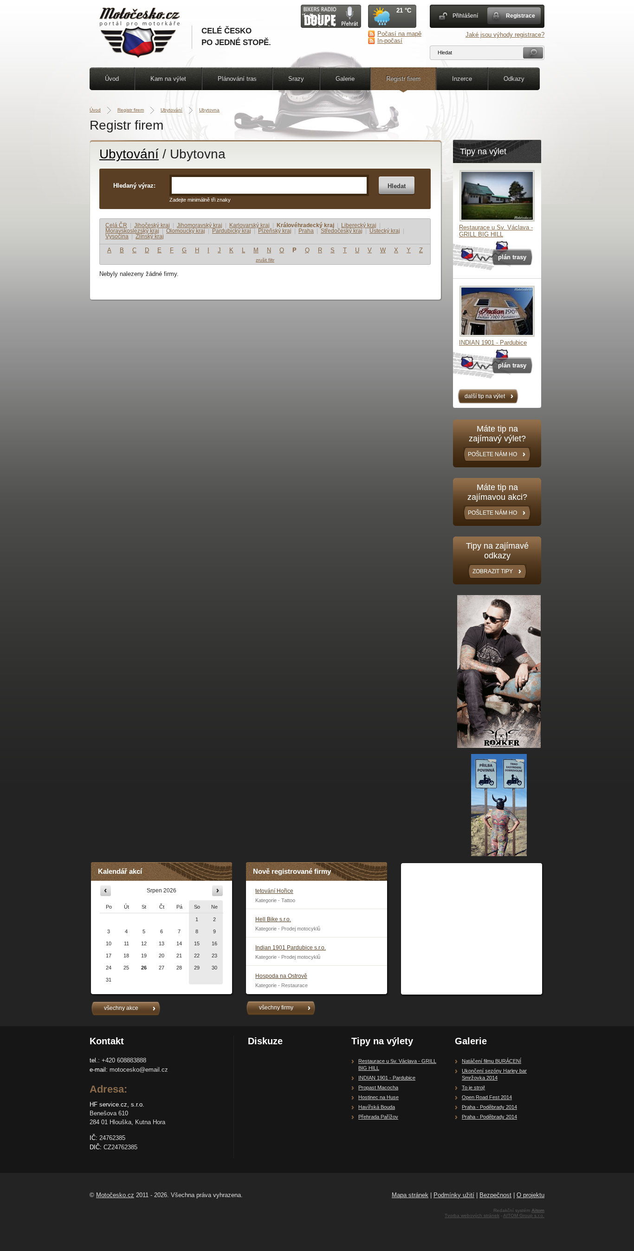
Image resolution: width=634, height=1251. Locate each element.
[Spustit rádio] (331, 25)
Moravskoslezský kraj (132, 231)
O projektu (530, 1195)
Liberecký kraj (358, 225)
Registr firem (403, 78)
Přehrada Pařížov (378, 1117)
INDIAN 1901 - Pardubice (493, 342)
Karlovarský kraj (249, 225)
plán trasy (512, 257)
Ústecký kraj (384, 231)
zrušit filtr (265, 259)
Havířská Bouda (376, 1107)
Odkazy (514, 78)
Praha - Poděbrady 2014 (489, 1107)
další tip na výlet (485, 396)
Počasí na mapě (399, 33)
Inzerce (462, 78)
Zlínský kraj (150, 236)
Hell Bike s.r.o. (273, 919)
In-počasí (389, 40)
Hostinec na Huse (378, 1097)
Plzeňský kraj (274, 231)
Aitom (537, 1210)
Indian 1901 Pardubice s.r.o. (290, 947)
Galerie (345, 78)
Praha (306, 231)
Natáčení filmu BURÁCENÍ (491, 1061)
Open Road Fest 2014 (487, 1097)
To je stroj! (473, 1087)
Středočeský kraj (341, 231)
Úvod (112, 78)
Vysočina (117, 236)
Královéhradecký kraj (305, 225)
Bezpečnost (495, 1195)
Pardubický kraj (231, 231)
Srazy (296, 78)
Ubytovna (209, 109)
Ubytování (171, 109)
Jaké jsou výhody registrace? (505, 34)
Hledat (397, 186)
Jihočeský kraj (152, 225)
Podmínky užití (453, 1195)
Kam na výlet (168, 78)
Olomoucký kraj (185, 231)
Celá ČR (116, 225)
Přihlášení (465, 16)
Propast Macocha (378, 1087)
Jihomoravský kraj (199, 225)
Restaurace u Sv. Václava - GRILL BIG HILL (496, 231)
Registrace (520, 16)
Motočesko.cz (115, 1195)
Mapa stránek (410, 1195)
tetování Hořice (274, 891)
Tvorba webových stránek (472, 1215)
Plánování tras (237, 78)
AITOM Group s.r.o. (523, 1215)
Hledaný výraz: (134, 185)
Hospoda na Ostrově (281, 976)
